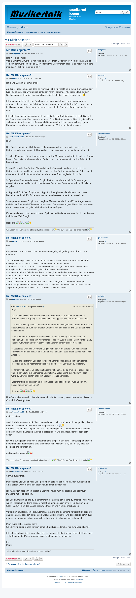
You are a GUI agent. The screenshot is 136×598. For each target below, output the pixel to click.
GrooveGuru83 (104, 133)
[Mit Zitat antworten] (89, 51)
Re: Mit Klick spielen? (19, 75)
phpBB (59, 576)
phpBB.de (79, 579)
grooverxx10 (103, 238)
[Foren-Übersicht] (37, 13)
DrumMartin (102, 468)
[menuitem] (24, 27)
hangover (101, 50)
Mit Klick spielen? (17, 40)
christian (101, 75)
